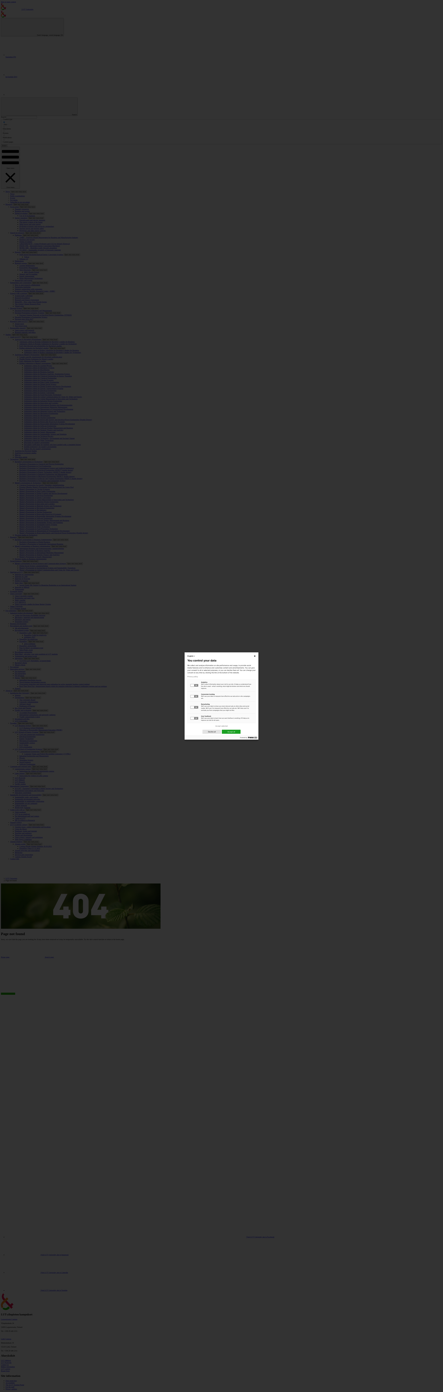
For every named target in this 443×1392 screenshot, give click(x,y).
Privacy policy (192, 677)
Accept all (231, 732)
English (190, 656)
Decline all (212, 732)
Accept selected (221, 726)
